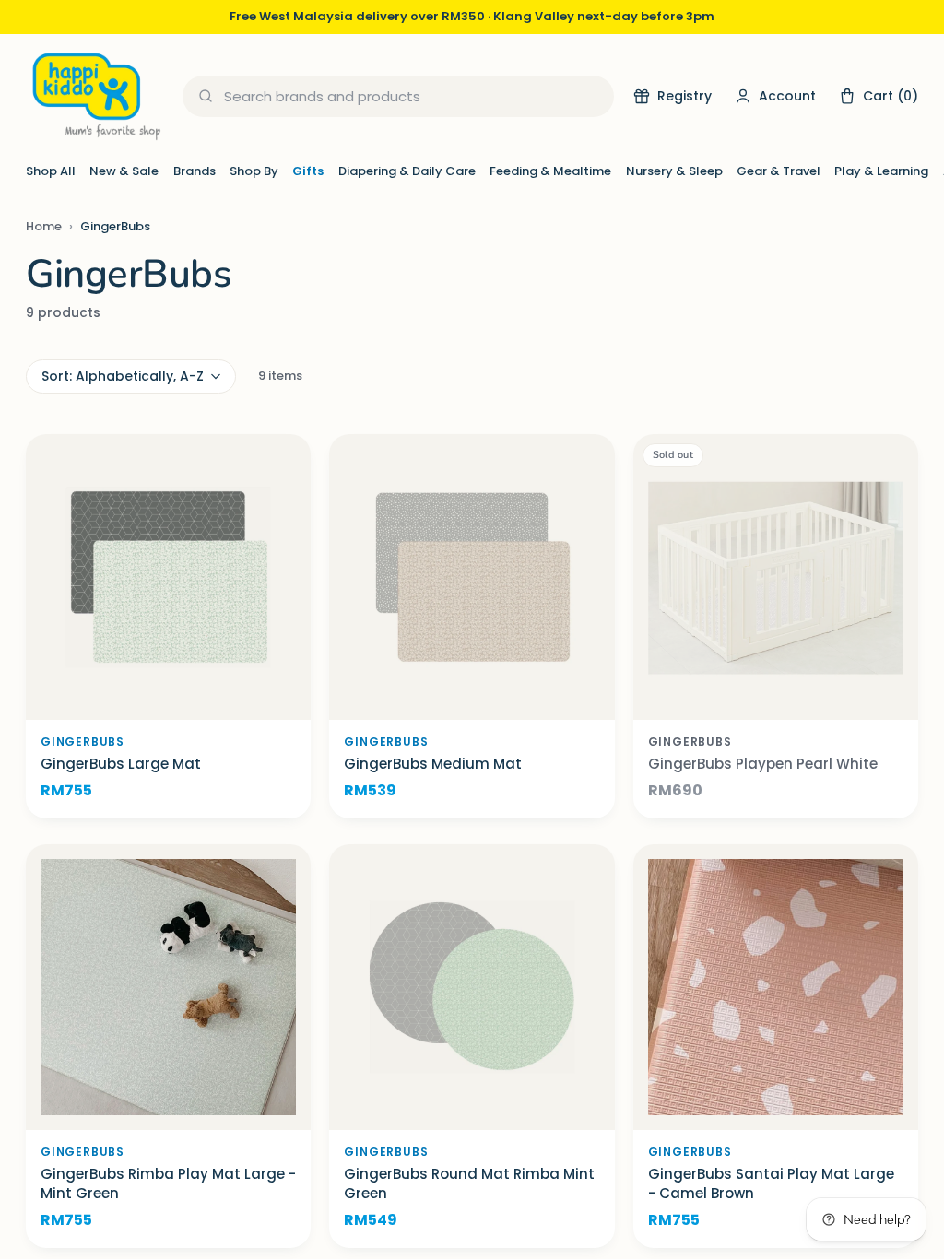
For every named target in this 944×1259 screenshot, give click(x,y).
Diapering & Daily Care (407, 171)
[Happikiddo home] (95, 96)
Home (44, 226)
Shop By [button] (254, 171)
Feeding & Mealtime (550, 171)
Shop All (51, 171)
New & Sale (124, 171)
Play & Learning (881, 171)
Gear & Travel (778, 171)
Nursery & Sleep (674, 171)
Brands (194, 171)
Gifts (308, 171)
